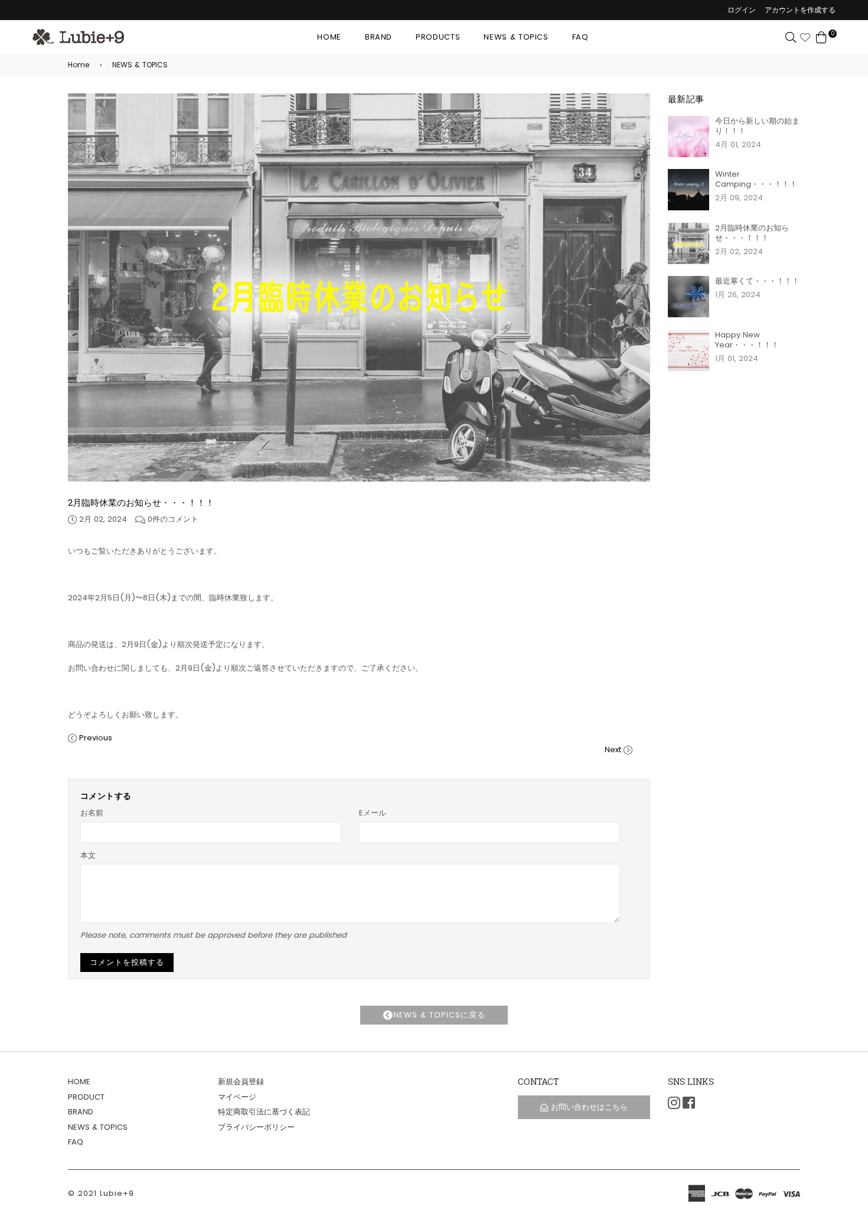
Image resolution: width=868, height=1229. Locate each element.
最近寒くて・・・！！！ (757, 281)
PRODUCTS (438, 37)
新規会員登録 (241, 1081)
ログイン (741, 10)
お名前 (91, 812)
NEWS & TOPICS (516, 37)
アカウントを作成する (800, 10)
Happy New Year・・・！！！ (747, 340)
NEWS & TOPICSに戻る (439, 1014)
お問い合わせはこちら (589, 1107)
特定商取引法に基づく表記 (264, 1111)
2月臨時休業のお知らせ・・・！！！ (752, 233)
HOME (329, 37)
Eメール (372, 812)
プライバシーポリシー (256, 1127)
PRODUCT (86, 1097)
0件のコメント (173, 519)
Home (78, 65)
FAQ (580, 37)
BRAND (378, 37)
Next (613, 749)
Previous (95, 737)
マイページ (237, 1097)
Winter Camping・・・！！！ (756, 179)
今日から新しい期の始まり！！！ (757, 126)
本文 (88, 855)
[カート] (821, 37)
